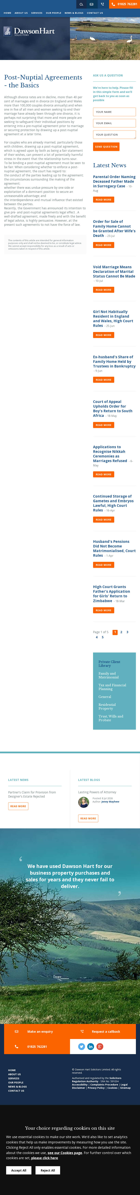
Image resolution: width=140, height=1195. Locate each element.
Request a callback (106, 1031)
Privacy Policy (96, 1087)
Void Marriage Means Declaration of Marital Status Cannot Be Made (114, 271)
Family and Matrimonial (109, 675)
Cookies (112, 1087)
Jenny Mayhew (110, 801)
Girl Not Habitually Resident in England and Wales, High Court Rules (113, 318)
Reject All (48, 1170)
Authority (92, 1081)
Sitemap (125, 1087)
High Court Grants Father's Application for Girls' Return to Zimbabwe (111, 593)
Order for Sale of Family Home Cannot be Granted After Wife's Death (114, 228)
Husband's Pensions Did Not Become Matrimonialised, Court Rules (114, 548)
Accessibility (80, 1084)
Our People (53, 12)
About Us (21, 12)
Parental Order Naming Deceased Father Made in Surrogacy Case (114, 181)
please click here (44, 1158)
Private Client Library (109, 664)
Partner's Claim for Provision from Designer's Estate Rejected (32, 794)
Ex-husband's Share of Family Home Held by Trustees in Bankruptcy (114, 361)
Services (37, 12)
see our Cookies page (65, 1152)
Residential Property (107, 706)
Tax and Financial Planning (112, 687)
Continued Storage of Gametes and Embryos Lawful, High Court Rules (113, 503)
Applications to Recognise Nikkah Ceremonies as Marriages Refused (110, 453)
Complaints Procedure (104, 1084)
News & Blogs (74, 12)
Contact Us (95, 12)
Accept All (18, 1170)
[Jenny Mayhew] (83, 802)
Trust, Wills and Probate (111, 718)
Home (7, 12)
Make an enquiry (40, 1031)
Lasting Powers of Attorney (97, 792)
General (105, 697)
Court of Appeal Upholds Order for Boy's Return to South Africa (112, 408)
